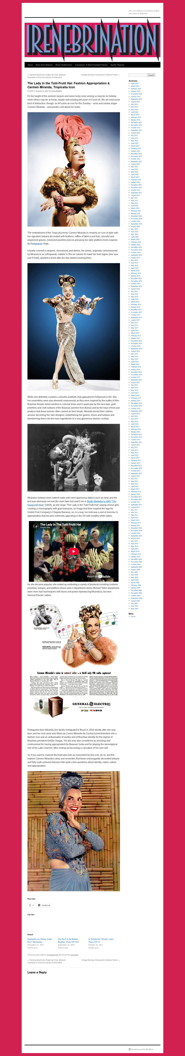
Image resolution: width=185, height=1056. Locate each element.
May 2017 (134, 328)
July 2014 (134, 416)
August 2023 (135, 133)
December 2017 (136, 309)
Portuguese (36, 243)
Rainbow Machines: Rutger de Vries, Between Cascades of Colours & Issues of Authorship (46, 75)
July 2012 (134, 478)
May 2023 (134, 140)
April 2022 (134, 174)
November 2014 (136, 406)
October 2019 (135, 252)
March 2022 (135, 177)
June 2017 (134, 325)
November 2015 (136, 374)
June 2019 (134, 263)
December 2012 (136, 465)
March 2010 (135, 551)
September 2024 (136, 99)
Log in (133, 616)
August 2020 (135, 226)
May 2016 (134, 359)
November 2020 (136, 218)
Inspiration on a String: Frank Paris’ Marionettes (39, 940)
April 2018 (134, 299)
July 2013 (134, 447)
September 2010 (136, 535)
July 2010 (134, 541)
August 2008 (135, 600)
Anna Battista (56, 91)
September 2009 (136, 567)
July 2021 (134, 198)
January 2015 (135, 400)
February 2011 (136, 523)
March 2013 (135, 458)
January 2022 (135, 182)
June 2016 (134, 356)
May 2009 (134, 577)
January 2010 (135, 556)
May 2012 (134, 484)
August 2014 (135, 413)
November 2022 (136, 156)
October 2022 (135, 159)
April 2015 (134, 393)
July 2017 (134, 322)
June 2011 (134, 512)
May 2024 (134, 109)
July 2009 (134, 572)
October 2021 (135, 190)
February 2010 (136, 554)
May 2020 (134, 234)
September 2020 (136, 224)
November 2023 (136, 125)
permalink (74, 954)
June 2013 (134, 450)
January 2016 (135, 369)
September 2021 (136, 192)
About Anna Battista (44, 64)
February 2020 (136, 242)
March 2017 (135, 333)
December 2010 (136, 528)
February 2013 (136, 460)
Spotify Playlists (117, 64)
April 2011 (134, 517)
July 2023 (134, 135)
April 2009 (134, 580)
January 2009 (135, 587)
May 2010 (134, 546)
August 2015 (135, 382)
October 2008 (135, 595)
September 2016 (136, 348)
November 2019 (136, 250)
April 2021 (134, 205)
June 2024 (134, 107)
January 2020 (135, 244)
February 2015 (136, 398)
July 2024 (134, 104)
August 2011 (135, 507)
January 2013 (135, 463)
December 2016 (136, 341)
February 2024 (136, 117)
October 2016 (135, 346)
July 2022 (134, 166)
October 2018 (135, 283)
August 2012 (135, 476)
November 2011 (136, 499)
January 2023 (135, 151)
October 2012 (135, 471)
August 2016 (135, 351)
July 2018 (134, 291)
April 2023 (134, 143)
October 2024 (135, 96)
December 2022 (136, 153)
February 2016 (136, 367)
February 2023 (136, 148)
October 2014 (135, 408)
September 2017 (136, 317)
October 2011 (135, 502)
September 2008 (136, 598)
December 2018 (136, 278)
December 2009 (136, 559)
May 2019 (134, 265)
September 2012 (136, 473)
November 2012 (136, 468)
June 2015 (134, 387)
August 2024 (135, 101)
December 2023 (136, 122)
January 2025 (135, 91)
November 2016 (136, 343)
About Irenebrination (63, 64)
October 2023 (135, 127)
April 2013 (134, 455)
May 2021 (134, 203)
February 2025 (136, 88)
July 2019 (134, 260)
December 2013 (136, 434)
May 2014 (134, 421)
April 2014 (134, 424)
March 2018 (135, 302)
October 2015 (135, 377)
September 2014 (136, 411)
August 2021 (135, 195)
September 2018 (136, 286)
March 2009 (135, 582)
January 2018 (135, 307)
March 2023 (135, 146)
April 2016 (134, 361)
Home (30, 64)
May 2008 (134, 608)
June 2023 (134, 138)
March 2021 (135, 208)
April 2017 (134, 330)
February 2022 (136, 179)
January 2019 (135, 276)
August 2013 (135, 445)
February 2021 (136, 211)
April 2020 (134, 237)
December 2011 (136, 497)
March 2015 (135, 395)
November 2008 (136, 593)
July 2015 (134, 385)
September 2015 (136, 380)
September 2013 (136, 442)
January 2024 (135, 120)
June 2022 (134, 169)
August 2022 (135, 164)
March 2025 (135, 86)
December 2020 (136, 216)
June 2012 (134, 481)
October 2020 (135, 221)
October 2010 (135, 533)
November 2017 (136, 312)
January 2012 (135, 494)
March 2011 (135, 520)
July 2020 (134, 229)
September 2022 (136, 161)
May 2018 (134, 296)
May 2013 (134, 452)
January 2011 (135, 525)
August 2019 (135, 257)
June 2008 (134, 606)
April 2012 (134, 486)
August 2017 (135, 320)
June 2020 (134, 231)
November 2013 (136, 437)
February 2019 (136, 273)
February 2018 (136, 304)
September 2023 (136, 130)
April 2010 (134, 548)
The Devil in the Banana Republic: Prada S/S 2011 (68, 940)
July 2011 (134, 510)
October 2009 (135, 564)
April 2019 (134, 268)
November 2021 (136, 187)
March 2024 (135, 114)
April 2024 (134, 112)
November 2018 (136, 281)
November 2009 (136, 561)
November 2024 (136, 94)
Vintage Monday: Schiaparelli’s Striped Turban (100, 74)
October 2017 (135, 315)
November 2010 (136, 530)
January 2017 (135, 338)
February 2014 (136, 429)
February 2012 (136, 491)
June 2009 (134, 574)
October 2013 (135, 439)
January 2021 (135, 213)
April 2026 (134, 83)
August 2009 (135, 569)
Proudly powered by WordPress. (143, 1049)
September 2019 (136, 255)
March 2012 (135, 489)
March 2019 (135, 270)
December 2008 (136, 590)
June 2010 (134, 543)
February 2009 (136, 585)
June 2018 (134, 294)
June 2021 (134, 200)
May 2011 (134, 515)
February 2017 (136, 335)
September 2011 (136, 504)
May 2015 (134, 390)
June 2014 (134, 419)
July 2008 (134, 603)
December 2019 (136, 247)
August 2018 (135, 289)
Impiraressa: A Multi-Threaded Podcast (91, 64)
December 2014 (136, 403)
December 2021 (136, 185)
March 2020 (135, 239)
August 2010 (135, 538)
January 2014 (135, 432)
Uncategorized (52, 954)
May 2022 (134, 172)
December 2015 (136, 372)
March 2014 (135, 426)
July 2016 (134, 354)
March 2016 (135, 364)
